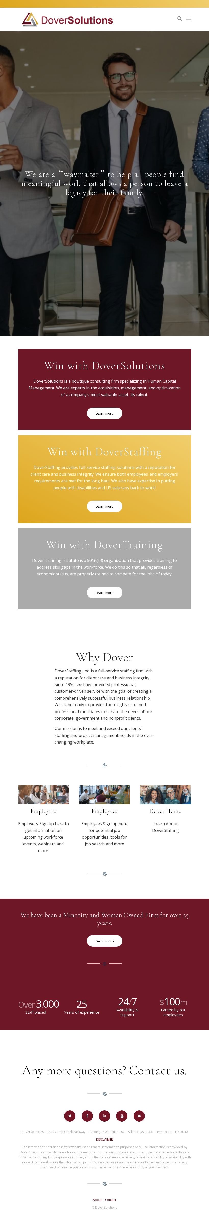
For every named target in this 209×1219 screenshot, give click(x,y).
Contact (110, 1200)
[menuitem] (177, 19)
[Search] (177, 19)
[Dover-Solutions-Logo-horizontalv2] (66, 19)
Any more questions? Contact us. (104, 1070)
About (97, 1200)
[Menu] (188, 19)
